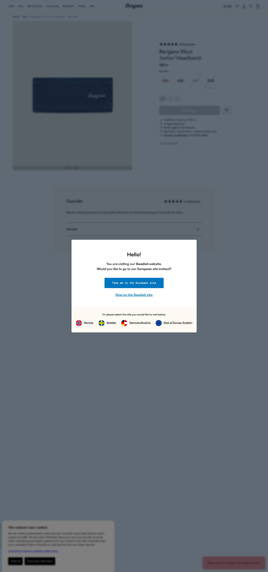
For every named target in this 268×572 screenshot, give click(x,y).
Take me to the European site (134, 283)
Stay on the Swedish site (134, 295)
